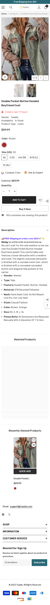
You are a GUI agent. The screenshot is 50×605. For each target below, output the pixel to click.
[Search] (11, 7)
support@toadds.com (21, 506)
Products (14, 14)
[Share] (46, 201)
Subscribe (39, 562)
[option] (25, 48)
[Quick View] (34, 445)
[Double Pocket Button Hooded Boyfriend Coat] (25, 452)
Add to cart (18, 200)
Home (4, 14)
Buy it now (25, 209)
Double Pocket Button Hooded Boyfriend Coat (22, 479)
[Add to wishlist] (40, 200)
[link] (25, 412)
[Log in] (39, 7)
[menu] (3, 7)
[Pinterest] (3, 514)
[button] (40, 77)
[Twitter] (9, 514)
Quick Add (25, 471)
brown (15, 488)
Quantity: (6, 185)
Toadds (14, 117)
